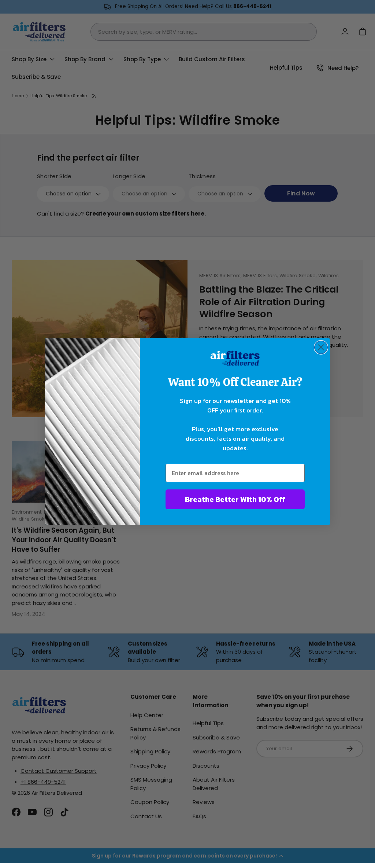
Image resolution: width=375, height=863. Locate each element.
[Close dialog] (321, 347)
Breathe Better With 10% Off (235, 499)
